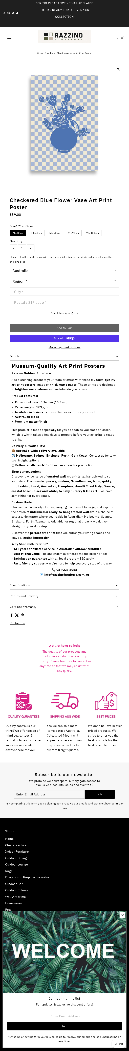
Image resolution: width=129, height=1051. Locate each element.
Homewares (14, 903)
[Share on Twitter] (17, 616)
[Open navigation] (19, 37)
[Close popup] (122, 915)
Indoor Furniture (17, 851)
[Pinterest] (13, 13)
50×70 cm (54, 232)
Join (100, 794)
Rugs (8, 871)
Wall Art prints (15, 897)
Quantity (16, 241)
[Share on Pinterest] (22, 616)
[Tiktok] (17, 13)
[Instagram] (8, 13)
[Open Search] (116, 37)
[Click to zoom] (118, 69)
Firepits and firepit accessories (27, 877)
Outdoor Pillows (16, 890)
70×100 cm (92, 232)
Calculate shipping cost (65, 313)
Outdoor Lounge (16, 864)
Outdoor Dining (16, 858)
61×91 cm (73, 232)
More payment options (64, 347)
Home (40, 53)
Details (15, 356)
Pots (8, 910)
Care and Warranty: (23, 607)
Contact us (17, 623)
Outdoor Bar (14, 884)
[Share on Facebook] (12, 616)
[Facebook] (4, 13)
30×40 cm (36, 232)
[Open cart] (121, 37)
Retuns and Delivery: (24, 596)
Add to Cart (65, 328)
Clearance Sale (16, 845)
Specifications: (20, 585)
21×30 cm (18, 232)
